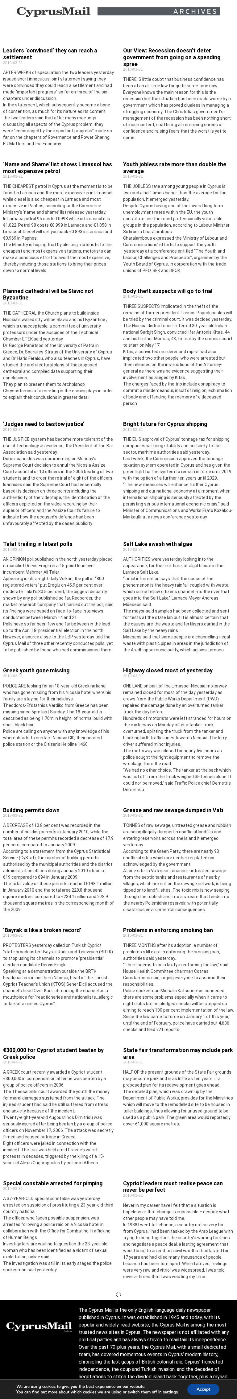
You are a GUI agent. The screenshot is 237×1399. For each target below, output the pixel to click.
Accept (203, 1389)
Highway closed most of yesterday (168, 670)
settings (170, 1392)
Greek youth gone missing (36, 670)
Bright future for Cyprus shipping (165, 424)
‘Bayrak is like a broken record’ (42, 930)
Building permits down (31, 810)
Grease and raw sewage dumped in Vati (173, 810)
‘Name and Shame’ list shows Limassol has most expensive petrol (57, 167)
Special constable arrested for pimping (53, 1183)
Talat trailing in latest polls (38, 544)
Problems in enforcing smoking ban (168, 930)
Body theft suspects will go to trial (168, 291)
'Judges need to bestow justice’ (43, 424)
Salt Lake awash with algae (157, 544)
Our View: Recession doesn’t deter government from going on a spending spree (172, 57)
